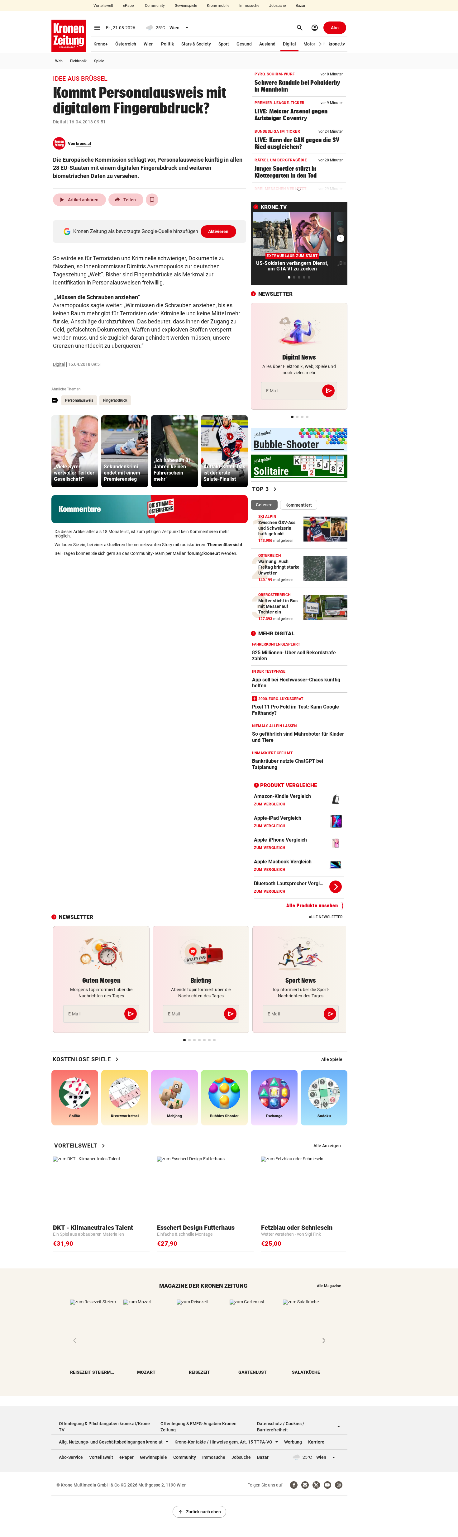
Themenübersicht (224, 544)
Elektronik (78, 61)
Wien (149, 43)
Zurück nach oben (199, 1511)
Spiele (99, 61)
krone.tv (337, 43)
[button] (320, 44)
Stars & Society (196, 43)
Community (155, 5)
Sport (223, 43)
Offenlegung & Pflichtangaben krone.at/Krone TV (104, 1426)
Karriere (316, 1441)
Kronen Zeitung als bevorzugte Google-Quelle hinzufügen (151, 231)
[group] (74, 451)
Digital (289, 43)
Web (59, 61)
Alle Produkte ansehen (312, 905)
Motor (309, 43)
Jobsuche (277, 5)
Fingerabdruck (115, 400)
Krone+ (100, 43)
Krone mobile (218, 5)
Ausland (267, 43)
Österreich (125, 43)
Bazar (300, 5)
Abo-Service (71, 1457)
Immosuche (249, 5)
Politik (167, 43)
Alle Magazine (329, 1286)
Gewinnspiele (186, 5)
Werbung (293, 1441)
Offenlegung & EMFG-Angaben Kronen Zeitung (198, 1426)
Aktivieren (218, 231)
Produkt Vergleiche (288, 785)
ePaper (129, 5)
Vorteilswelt (103, 5)
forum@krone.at (204, 553)
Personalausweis (79, 400)
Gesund (244, 43)
